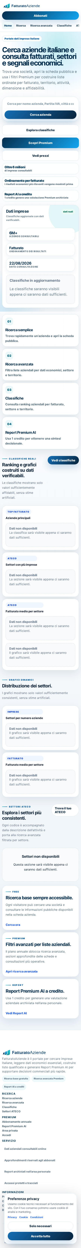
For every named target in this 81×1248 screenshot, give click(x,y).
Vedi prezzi (40, 156)
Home (8, 25)
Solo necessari (40, 1226)
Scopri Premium (40, 143)
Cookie (23, 1217)
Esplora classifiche (40, 130)
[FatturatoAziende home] (21, 6)
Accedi (6, 1135)
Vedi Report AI (16, 1013)
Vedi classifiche (63, 460)
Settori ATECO (11, 1111)
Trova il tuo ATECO (63, 810)
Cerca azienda (40, 114)
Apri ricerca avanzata (21, 971)
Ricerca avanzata (41, 25)
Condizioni (36, 1217)
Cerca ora (13, 925)
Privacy (12, 1217)
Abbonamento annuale (16, 1121)
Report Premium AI (14, 1126)
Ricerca (21, 25)
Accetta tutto (40, 1236)
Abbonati (40, 16)
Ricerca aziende (12, 1098)
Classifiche (64, 25)
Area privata (10, 1130)
